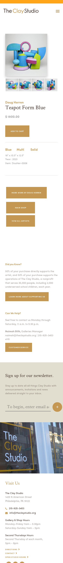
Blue (8, 149)
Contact (10, 553)
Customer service (19, 347)
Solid (34, 149)
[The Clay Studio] (20, 11)
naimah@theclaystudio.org (20, 335)
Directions (11, 549)
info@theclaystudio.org (22, 512)
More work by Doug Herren (26, 192)
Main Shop (20, 207)
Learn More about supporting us (27, 296)
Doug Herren (14, 102)
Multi (20, 149)
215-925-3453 (16, 508)
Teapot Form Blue (6, 20)
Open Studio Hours (15, 557)
